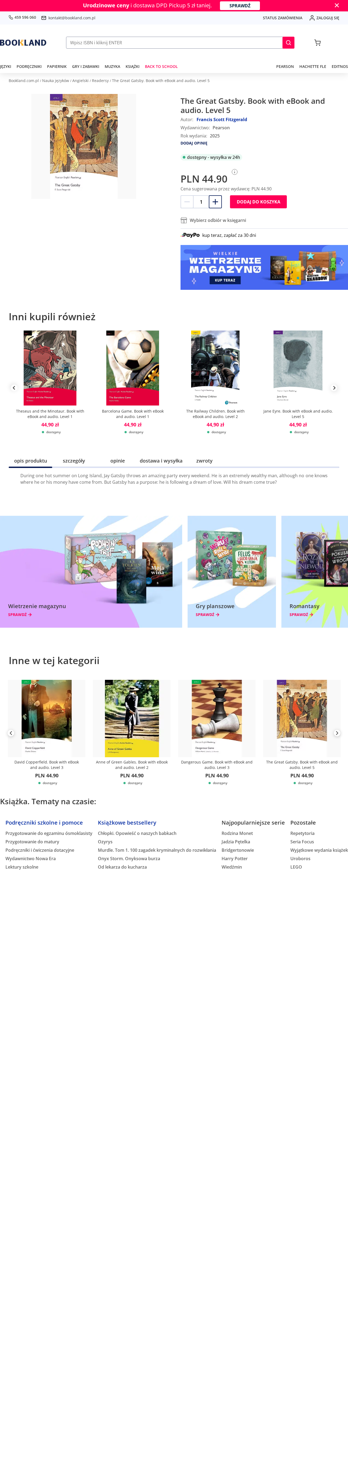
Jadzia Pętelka (236, 842)
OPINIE (117, 460)
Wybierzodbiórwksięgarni (218, 220)
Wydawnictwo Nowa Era (30, 859)
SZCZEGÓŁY (74, 460)
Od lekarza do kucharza (122, 867)
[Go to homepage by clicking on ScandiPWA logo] (23, 42)
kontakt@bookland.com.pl (71, 17)
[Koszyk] (317, 42)
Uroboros (300, 859)
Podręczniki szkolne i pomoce (44, 822)
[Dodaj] (215, 201)
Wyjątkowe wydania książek (319, 850)
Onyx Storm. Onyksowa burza (129, 859)
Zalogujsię (327, 17)
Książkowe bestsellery (127, 822)
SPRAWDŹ (239, 6)
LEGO (296, 867)
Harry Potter (235, 859)
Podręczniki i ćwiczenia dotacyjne (39, 850)
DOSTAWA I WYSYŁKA (161, 460)
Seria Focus (302, 842)
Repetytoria (302, 833)
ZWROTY (204, 460)
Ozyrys (105, 842)
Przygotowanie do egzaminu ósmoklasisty (48, 833)
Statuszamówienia (282, 17)
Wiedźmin (232, 867)
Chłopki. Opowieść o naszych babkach (137, 833)
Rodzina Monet (237, 833)
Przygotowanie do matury (32, 842)
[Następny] (337, 734)
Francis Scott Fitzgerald (222, 119)
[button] (288, 43)
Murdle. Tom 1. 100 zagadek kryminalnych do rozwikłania (157, 850)
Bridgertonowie (238, 850)
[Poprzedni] (10, 734)
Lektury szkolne (21, 867)
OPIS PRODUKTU (30, 460)
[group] (50, 387)
